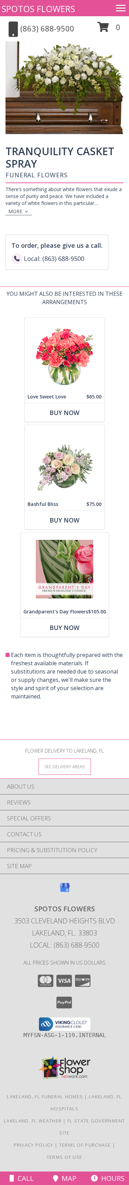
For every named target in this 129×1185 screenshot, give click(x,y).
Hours (111, 1178)
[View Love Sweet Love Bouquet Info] (64, 354)
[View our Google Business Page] (64, 891)
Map (67, 1178)
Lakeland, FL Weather (33, 1121)
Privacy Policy (33, 1145)
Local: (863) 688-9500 (64, 945)
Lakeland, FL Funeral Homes (45, 1096)
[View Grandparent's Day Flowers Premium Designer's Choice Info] (65, 569)
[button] (108, 29)
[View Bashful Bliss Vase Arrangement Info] (64, 461)
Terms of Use (65, 1157)
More (15, 211)
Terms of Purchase (85, 1145)
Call (24, 1178)
